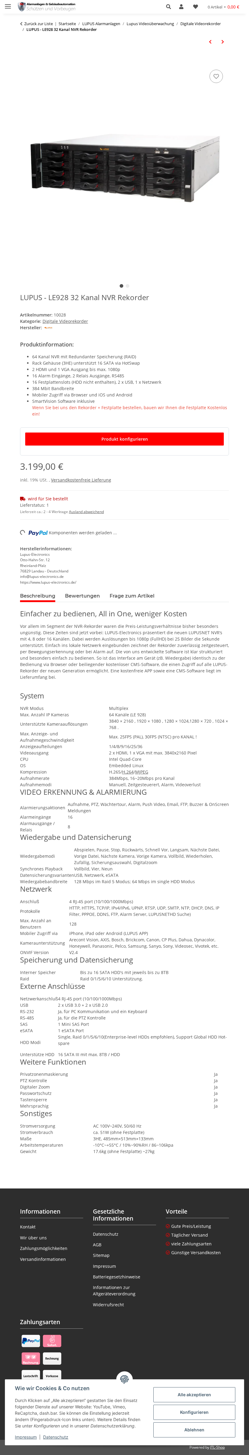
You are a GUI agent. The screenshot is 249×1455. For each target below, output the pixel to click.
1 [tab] (121, 286)
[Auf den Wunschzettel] (216, 76)
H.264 (128, 772)
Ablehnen (194, 1429)
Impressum (26, 1437)
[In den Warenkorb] (25, 61)
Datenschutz (55, 1437)
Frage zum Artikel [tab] (132, 596)
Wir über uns (33, 1238)
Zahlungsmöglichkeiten (43, 1248)
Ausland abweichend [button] (86, 511)
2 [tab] (127, 286)
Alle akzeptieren (194, 1394)
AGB (97, 1245)
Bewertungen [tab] (82, 596)
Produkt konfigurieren (124, 439)
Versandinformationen (43, 1259)
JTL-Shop (217, 1447)
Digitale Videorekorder (65, 321)
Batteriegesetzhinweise (116, 1277)
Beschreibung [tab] (37, 596)
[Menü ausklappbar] (8, 4)
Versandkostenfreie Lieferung (81, 480)
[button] (170, 7)
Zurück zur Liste (38, 23)
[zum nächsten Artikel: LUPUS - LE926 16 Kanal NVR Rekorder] (223, 41)
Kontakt (28, 1227)
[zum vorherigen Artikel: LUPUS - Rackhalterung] (210, 41)
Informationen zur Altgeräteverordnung (114, 1290)
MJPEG (141, 772)
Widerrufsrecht (108, 1305)
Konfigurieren (194, 1412)
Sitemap (101, 1255)
